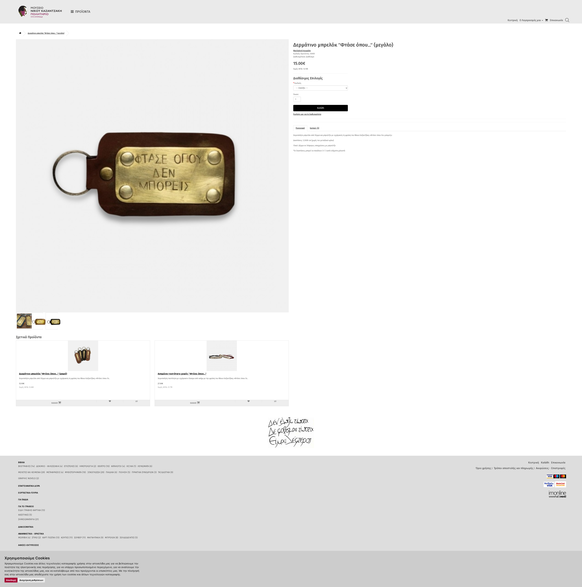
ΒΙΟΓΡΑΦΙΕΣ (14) (26, 466)
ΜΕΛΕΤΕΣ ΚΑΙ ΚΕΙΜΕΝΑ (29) (31, 472)
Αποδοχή (11, 580)
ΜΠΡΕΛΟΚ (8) (111, 537)
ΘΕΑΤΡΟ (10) (104, 466)
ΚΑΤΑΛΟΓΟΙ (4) (118, 466)
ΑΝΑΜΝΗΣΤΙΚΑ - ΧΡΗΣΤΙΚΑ (31, 534)
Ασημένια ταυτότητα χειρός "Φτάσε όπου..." (182, 373)
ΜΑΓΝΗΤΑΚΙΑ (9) (95, 537)
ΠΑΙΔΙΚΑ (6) (111, 472)
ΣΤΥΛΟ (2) (36, 537)
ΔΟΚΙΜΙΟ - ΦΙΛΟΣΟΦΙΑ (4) (49, 466)
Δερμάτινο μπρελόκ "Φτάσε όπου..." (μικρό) (43, 373)
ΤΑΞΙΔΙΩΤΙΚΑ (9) (165, 472)
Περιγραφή (300, 128)
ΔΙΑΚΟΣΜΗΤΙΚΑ (25, 527)
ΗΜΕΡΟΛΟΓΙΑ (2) (87, 466)
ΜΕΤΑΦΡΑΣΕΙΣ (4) (54, 472)
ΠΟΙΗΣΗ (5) (124, 472)
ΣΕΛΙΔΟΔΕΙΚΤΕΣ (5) (129, 537)
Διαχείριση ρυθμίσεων (31, 580)
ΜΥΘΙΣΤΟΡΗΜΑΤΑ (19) (75, 472)
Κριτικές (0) (314, 128)
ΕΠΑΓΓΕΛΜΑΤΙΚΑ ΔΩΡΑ (29, 486)
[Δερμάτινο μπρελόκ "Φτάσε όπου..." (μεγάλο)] (152, 176)
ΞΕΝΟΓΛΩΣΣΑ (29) (95, 472)
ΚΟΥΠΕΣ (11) (67, 537)
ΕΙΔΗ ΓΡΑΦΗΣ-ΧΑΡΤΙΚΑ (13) (31, 510)
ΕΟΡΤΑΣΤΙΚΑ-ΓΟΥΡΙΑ (28, 493)
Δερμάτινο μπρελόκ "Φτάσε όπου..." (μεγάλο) (46, 33)
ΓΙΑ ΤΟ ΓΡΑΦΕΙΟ (26, 506)
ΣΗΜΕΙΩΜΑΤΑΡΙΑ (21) (28, 519)
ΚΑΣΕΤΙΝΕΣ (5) (25, 515)
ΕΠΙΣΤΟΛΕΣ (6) (71, 466)
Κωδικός (297, 83)
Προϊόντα (82, 11)
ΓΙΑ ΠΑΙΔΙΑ (23, 499)
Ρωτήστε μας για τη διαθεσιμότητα (307, 114)
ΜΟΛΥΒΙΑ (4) (24, 537)
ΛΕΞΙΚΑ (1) (131, 466)
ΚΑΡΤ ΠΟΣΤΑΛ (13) (50, 537)
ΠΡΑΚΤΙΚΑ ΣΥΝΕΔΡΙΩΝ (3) (144, 472)
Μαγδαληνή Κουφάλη (302, 51)
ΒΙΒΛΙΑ (21, 462)
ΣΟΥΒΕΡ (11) (80, 537)
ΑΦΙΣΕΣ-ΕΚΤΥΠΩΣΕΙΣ (28, 545)
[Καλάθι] (546, 20)
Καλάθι (320, 108)
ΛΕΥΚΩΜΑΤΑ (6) (145, 466)
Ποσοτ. (296, 94)
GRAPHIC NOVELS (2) (28, 478)
